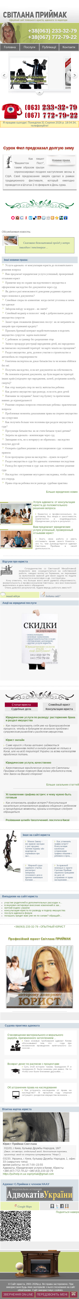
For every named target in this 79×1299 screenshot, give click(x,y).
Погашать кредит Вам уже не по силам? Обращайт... (33, 915)
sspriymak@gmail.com (40, 1173)
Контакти (69, 47)
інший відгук (13, 596)
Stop (40, 93)
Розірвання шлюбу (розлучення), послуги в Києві (37, 820)
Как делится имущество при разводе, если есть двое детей (37, 391)
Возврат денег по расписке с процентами (33, 1063)
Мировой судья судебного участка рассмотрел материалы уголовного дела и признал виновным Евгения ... (34, 872)
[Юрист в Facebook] (62, 1206)
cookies (58, 1290)
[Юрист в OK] (66, 1206)
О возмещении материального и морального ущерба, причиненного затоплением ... (35, 1036)
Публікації (49, 47)
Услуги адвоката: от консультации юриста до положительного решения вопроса (54, 505)
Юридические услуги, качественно (28, 762)
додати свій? (53, 596)
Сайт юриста (18, 1284)
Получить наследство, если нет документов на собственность (38, 369)
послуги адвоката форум (18, 913)
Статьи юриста (21, 704)
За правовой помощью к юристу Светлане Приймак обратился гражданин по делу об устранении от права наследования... (64, 872)
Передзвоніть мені (52, 1294)
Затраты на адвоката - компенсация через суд (29, 435)
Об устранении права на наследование (32, 1087)
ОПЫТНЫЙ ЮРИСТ (52, 926)
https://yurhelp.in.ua (14, 1173)
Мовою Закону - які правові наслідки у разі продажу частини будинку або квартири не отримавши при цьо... (34, 848)
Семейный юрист (59, 704)
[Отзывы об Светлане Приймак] (9, 571)
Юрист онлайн (15, 740)
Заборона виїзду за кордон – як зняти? (26, 308)
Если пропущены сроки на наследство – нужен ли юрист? (36, 457)
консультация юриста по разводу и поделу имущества (34, 910)
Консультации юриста (59, 709)
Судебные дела (21, 709)
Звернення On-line (18, 1294)
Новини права (61, 160)
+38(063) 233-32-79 (52, 31)
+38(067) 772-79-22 (52, 37)
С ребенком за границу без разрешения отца (29, 339)
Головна (10, 47)
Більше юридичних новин (62, 491)
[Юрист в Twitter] (57, 1206)
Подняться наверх (67, 1212)
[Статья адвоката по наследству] (29, 74)
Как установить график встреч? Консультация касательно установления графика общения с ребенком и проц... (63, 848)
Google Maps (25, 1206)
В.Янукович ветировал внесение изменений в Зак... (32, 905)
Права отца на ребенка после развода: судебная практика (36, 483)
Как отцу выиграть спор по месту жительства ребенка (34, 387)
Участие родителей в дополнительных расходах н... (33, 902)
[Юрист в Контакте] (52, 1206)
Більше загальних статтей (62, 784)
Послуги (29, 47)
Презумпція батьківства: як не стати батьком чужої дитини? (38, 430)
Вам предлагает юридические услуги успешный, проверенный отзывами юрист (53, 530)
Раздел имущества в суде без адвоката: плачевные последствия (39, 461)
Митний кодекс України (17, 907)
